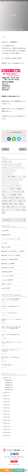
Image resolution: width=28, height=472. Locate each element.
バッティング (14, 182)
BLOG (10, 29)
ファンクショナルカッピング (10, 239)
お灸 (10, 161)
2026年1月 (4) (9, 389)
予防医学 (12, 188)
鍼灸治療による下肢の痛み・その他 (12, 251)
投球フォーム (5, 194)
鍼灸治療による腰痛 (7, 263)
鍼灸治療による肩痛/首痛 (9, 259)
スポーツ (4, 179)
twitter (19, 139)
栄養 (20, 194)
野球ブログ (5, 247)
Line (14, 139)
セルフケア (11, 179)
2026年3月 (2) (9, 385)
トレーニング (5, 182)
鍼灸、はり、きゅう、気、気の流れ (11, 210)
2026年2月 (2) (9, 387)
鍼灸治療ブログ (6, 267)
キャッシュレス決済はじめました (10, 313)
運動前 (21, 203)
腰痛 (11, 203)
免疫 (19, 191)
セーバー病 (19, 179)
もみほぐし (5, 167)
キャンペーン (21, 167)
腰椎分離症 (5, 203)
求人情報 (11, 197)
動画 (23, 191)
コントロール (5, 170)
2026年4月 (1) (9, 382)
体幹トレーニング (6, 191)
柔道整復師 (13, 194)
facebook (9, 139)
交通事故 (18, 188)
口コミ (3, 243)
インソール (12, 167)
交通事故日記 (5, 234)
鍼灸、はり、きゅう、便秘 (18, 206)
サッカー (13, 170)
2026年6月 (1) (9, 380)
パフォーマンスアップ (7, 185)
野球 (3, 206)
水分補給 (4, 197)
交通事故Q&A (6, 271)
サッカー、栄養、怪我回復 (8, 176)
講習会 (16, 203)
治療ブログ (5, 284)
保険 (14, 191)
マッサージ (5, 188)
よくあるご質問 (6, 280)
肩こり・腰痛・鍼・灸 (19, 200)
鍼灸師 (23, 210)
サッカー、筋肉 (21, 176)
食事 (3, 213)
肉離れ (10, 200)
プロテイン (18, 185)
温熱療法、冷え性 (19, 197)
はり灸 (19, 164)
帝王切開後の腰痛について (8, 365)
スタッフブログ (6, 276)
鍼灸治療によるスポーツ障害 (10, 255)
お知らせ (4, 288)
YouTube (4, 161)
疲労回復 (4, 200)
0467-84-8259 (11, 116)
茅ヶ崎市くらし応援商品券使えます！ (11, 306)
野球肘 (8, 206)
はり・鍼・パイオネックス (8, 164)
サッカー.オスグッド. (7, 173)
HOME (6, 29)
